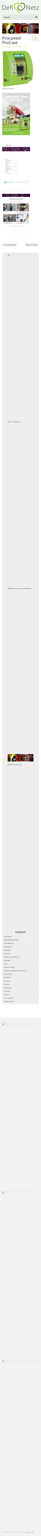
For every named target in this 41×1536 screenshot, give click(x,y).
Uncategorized (9, 1001)
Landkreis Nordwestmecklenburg (15, 971)
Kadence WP (30, 1532)
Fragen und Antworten (11, 957)
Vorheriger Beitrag (9, 245)
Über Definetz (8, 998)
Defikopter (7, 950)
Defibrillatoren (8, 943)
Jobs (5, 964)
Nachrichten (8, 974)
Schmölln (7, 991)
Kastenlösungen (17, 46)
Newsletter (7, 977)
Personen (7, 981)
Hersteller (7, 960)
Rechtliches (8, 988)
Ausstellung (8, 936)
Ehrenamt (7, 953)
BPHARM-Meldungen (11, 940)
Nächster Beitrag (32, 245)
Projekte (7, 984)
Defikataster (8, 947)
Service (6, 994)
